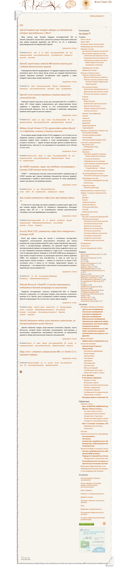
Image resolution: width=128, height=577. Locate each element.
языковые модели (28, 160)
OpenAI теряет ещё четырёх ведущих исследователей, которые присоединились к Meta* (46, 31)
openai (83, 274)
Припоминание (89, 363)
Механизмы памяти (91, 383)
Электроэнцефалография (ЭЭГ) (94, 140)
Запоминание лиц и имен (93, 370)
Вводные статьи (90, 380)
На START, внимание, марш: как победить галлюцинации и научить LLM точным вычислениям (47, 168)
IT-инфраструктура (88, 292)
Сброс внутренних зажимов (93, 331)
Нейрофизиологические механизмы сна (95, 469)
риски (58, 88)
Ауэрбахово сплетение (94, 65)
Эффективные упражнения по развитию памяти (101, 341)
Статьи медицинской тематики (92, 471)
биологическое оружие (43, 86)
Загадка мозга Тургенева (93, 416)
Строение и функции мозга (91, 142)
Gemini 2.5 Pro (32, 155)
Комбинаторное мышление (94, 240)
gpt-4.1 (30, 52)
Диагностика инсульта (92, 106)
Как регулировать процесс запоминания (90, 479)
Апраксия (85, 118)
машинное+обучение (89, 278)
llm (82, 261)
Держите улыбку (87, 497)
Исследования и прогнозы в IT (92, 281)
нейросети (85, 265)
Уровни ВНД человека (91, 453)
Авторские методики (88, 344)
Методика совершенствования (92, 307)
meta (35, 52)
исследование (32, 312)
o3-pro (43, 119)
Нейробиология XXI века (93, 426)
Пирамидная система (90, 178)
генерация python (41, 191)
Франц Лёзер (87, 348)
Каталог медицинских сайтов (91, 248)
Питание (84, 431)
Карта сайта (85, 42)
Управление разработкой (90, 290)
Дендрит (85, 197)
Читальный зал (86, 299)
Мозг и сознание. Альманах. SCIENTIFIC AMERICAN (102, 423)
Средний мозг (87, 149)
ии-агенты (85, 288)
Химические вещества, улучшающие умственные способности (104, 434)
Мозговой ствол (88, 145)
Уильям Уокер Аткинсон (91, 346)
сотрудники (31, 57)
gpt (42, 362)
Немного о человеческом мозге (92, 494)
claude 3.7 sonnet (39, 307)
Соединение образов (92, 390)
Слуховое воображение (91, 314)
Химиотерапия (91, 84)
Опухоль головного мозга (91, 75)
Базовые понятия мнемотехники (96, 385)
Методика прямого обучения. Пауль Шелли (99, 397)
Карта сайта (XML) (25, 559)
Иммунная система (89, 70)
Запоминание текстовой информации (97, 324)
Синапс (85, 200)
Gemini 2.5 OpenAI (33, 362)
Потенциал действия (90, 207)
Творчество (85, 246)
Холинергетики (88, 446)
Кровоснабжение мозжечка (96, 156)
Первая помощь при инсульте (95, 108)
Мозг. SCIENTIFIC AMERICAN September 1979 (100, 406)
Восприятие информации (93, 351)
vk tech (56, 362)
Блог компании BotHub (57, 52)
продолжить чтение (69, 48)
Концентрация (89, 353)
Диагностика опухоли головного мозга (98, 77)
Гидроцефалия (87, 128)
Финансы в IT (86, 297)
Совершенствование (90, 326)
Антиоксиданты (88, 436)
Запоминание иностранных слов (95, 333)
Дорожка (85, 336)
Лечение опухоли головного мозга (96, 79)
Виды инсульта (89, 101)
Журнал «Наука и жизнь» (92, 409)
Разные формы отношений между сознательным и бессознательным (91, 485)
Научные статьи (87, 404)
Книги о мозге (86, 39)
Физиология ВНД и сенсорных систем (95, 449)
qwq (38, 189)
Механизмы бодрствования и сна (93, 466)
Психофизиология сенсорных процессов (99, 461)
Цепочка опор (89, 365)
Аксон (84, 195)
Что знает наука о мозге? (93, 411)
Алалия (85, 116)
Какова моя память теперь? (94, 373)
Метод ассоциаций (91, 368)
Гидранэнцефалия (89, 125)
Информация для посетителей (92, 46)
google (83, 296)
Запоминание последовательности (97, 392)
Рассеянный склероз (90, 87)
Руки (82, 506)
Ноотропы (86, 439)
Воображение (86, 243)
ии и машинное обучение (90, 279)
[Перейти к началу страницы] (22, 556)
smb (36, 276)
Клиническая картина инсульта (95, 103)
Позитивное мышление (92, 235)
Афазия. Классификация (91, 113)
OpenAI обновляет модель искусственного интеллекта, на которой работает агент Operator (48, 322)
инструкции (29, 309)
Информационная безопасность (93, 270)
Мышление (85, 214)
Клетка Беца (88, 183)
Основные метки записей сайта (92, 44)
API (29, 119)
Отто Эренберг (88, 375)
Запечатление (89, 356)
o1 (39, 52)
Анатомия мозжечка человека (95, 154)
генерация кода (52, 191)
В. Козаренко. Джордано (92, 378)
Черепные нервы (88, 185)
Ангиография (87, 137)
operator (44, 343)
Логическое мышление (92, 231)
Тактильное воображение (92, 312)
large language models (34, 220)
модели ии (68, 122)
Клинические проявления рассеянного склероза (102, 89)
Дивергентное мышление (93, 228)
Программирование (88, 269)
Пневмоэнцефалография (91, 135)
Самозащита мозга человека (94, 414)
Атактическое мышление (93, 223)
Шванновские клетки (90, 212)
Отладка (30, 225)
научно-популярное (88, 263)
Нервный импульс (89, 205)
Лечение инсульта (90, 111)
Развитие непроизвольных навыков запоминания (102, 328)
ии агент (70, 343)
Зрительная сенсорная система (95, 463)
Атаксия (85, 97)
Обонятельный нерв (91, 187)
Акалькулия (86, 121)
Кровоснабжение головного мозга (93, 190)
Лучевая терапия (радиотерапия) (98, 82)
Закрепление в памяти (92, 395)
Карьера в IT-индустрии (90, 276)
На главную (83, 33)
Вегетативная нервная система (94, 53)
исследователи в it (57, 55)
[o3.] (89, 5)
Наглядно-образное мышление (95, 233)
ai (81, 260)
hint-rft (30, 189)
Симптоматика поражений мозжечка (97, 163)
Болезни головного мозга (90, 73)
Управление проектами (89, 301)
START (28, 191)
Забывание (88, 361)
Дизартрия (86, 123)
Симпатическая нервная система (96, 55)
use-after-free (61, 220)
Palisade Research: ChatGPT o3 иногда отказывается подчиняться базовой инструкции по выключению (45, 286)
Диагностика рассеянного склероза (97, 91)
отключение (30, 314)
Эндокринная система (90, 68)
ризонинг (61, 191)
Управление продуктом (89, 287)
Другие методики (87, 338)
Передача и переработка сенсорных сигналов (100, 456)
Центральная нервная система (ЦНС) (96, 51)
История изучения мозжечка (94, 171)
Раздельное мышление (92, 238)
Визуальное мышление (92, 226)
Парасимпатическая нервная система (98, 58)
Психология (88, 428)
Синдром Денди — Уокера (95, 168)
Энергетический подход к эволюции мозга (99, 418)
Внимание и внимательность (91, 509)
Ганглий (85, 209)
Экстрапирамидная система (92, 173)
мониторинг (50, 88)
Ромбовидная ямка (91, 147)
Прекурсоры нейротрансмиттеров (96, 443)
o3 (21, 25)
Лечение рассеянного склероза (95, 94)
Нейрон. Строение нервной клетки (93, 193)
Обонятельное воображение (93, 319)
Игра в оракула (86, 490)
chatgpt (83, 285)
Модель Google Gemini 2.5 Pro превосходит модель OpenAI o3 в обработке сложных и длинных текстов (47, 129)
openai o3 (52, 220)
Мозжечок (86, 152)
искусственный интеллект (90, 254)
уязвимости (38, 225)
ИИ (82, 256)
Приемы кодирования (92, 387)
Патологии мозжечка (91, 166)
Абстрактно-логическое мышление (97, 221)
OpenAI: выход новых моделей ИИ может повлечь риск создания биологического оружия (46, 65)
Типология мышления (90, 219)
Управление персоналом (90, 294)
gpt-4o (30, 343)
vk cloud (50, 362)
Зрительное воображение (92, 309)
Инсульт (85, 99)
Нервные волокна (89, 202)
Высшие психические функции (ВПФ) (96, 217)
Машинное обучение (88, 258)
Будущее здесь (86, 267)
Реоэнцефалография (90, 133)
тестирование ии (66, 88)
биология (55, 86)
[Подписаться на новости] (104, 524)
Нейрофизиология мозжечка (94, 161)
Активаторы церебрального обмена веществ (100, 441)
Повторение (88, 358)
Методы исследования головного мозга (95, 130)
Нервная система (87, 49)
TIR (33, 191)
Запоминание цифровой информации (97, 321)
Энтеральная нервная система (95, 60)
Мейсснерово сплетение (95, 62)
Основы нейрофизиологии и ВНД (95, 451)
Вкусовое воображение (91, 316)
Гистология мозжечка (92, 159)
